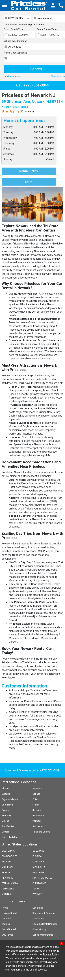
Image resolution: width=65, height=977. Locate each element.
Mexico (5, 821)
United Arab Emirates (12, 837)
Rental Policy (28, 171)
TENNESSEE (8, 888)
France (36, 804)
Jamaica (36, 810)
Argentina (37, 788)
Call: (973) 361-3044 (32, 85)
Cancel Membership (42, 934)
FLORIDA (37, 856)
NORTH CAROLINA (42, 877)
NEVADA (6, 872)
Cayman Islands (10, 799)
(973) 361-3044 (17, 107)
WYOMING (37, 894)
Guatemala (38, 815)
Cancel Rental (9, 929)
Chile (35, 799)
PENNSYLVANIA (10, 883)
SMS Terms (7, 934)
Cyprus (5, 810)
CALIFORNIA (8, 850)
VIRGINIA (6, 894)
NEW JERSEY (39, 872)
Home (5, 907)
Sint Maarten (8, 826)
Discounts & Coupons (43, 913)
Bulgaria (6, 794)
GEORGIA (6, 861)
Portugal (36, 821)
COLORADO (38, 850)
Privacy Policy (39, 929)
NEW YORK (7, 877)
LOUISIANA (38, 861)
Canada (36, 794)
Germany (6, 815)
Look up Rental (9, 913)
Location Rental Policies (44, 924)
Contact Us (38, 918)
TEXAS (35, 888)
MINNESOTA (38, 867)
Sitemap (6, 924)
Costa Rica (7, 804)
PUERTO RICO (39, 883)
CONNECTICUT (9, 856)
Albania (6, 788)
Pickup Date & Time (13, 29)
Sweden (6, 831)
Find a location (12, 76)
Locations (37, 907)
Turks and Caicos (41, 831)
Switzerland (38, 826)
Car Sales (6, 918)
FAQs (28, 182)
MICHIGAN (7, 867)
